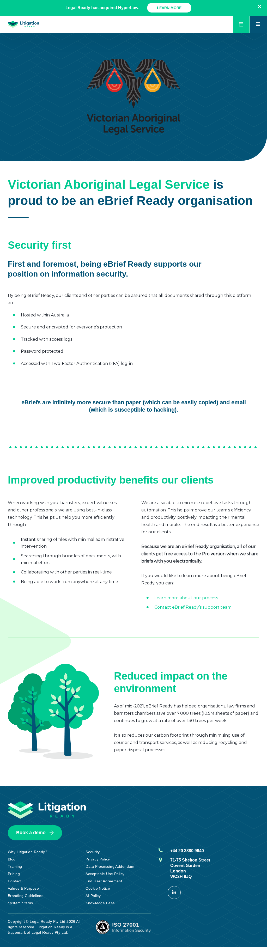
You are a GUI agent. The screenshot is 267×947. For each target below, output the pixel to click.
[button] (259, 6)
